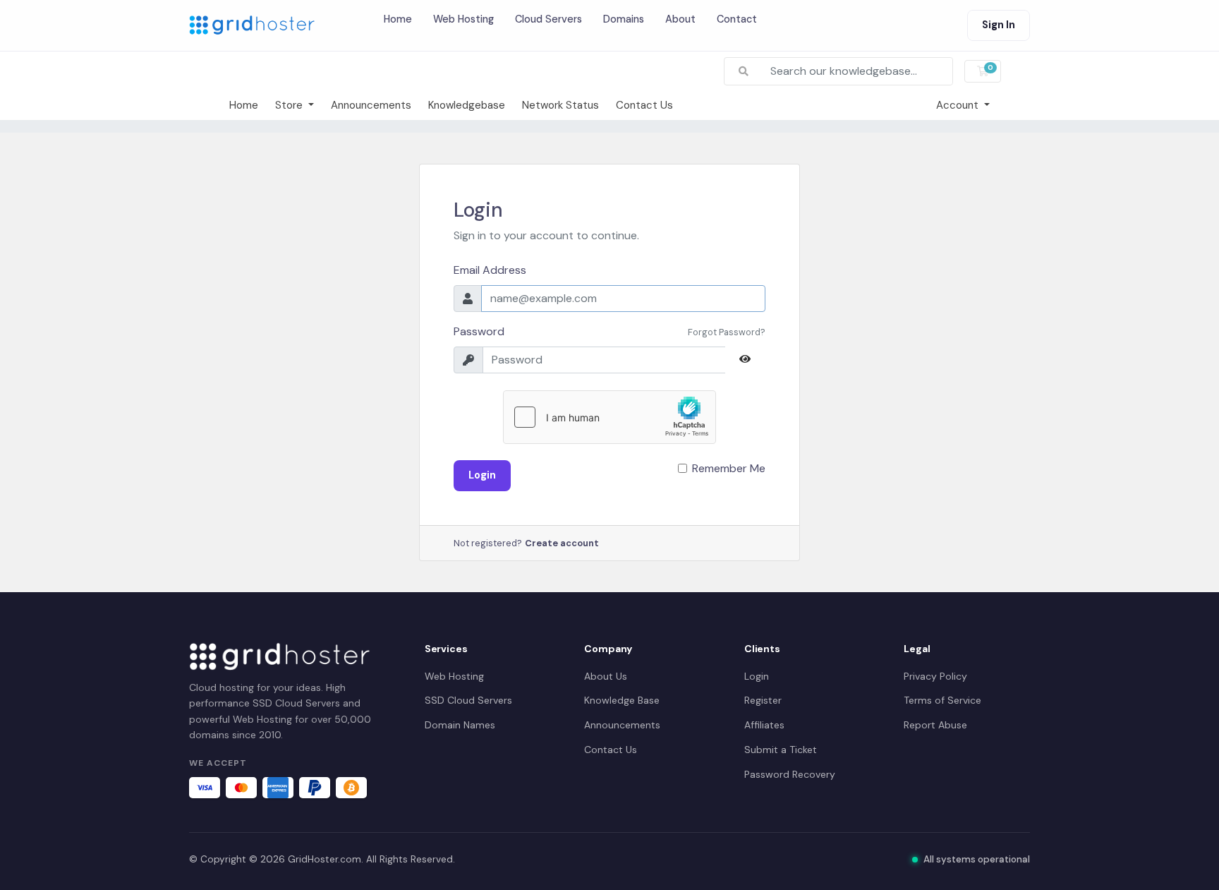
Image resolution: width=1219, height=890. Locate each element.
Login (482, 475)
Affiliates (764, 724)
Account (958, 105)
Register (763, 700)
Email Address (490, 270)
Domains (623, 19)
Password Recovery (789, 774)
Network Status (560, 105)
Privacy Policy (935, 676)
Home (398, 19)
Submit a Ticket (780, 749)
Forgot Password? (726, 332)
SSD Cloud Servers (468, 700)
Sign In (998, 24)
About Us (605, 676)
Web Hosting (463, 19)
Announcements (371, 105)
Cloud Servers (548, 19)
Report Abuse (935, 724)
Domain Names (460, 724)
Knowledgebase (466, 105)
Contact (737, 19)
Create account (562, 543)
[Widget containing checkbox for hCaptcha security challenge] (609, 417)
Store (290, 105)
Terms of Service (942, 700)
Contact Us (644, 105)
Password (479, 331)
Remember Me (728, 468)
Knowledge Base (622, 700)
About (680, 19)
